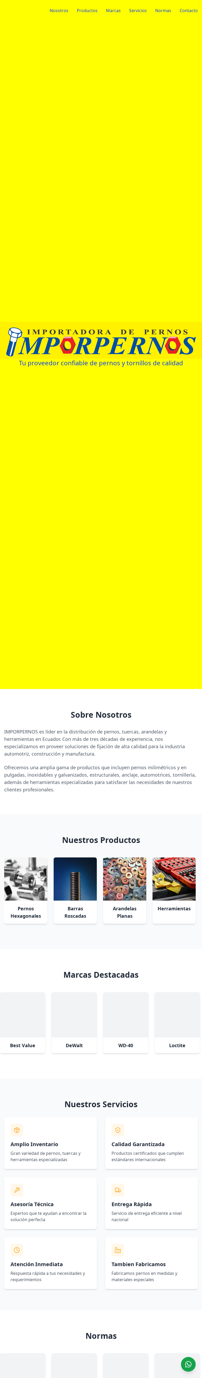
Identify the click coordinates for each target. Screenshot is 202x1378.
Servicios (138, 10)
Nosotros (59, 10)
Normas (163, 10)
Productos (87, 10)
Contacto (189, 10)
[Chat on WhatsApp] (188, 1364)
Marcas (113, 10)
